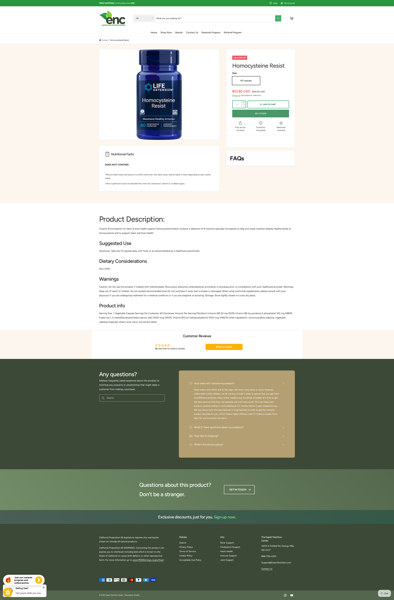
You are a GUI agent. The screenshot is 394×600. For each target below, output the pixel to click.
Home (104, 40)
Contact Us (266, 568)
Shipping (236, 95)
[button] (292, 18)
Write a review (224, 346)
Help (275, 3)
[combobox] (218, 18)
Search (182, 542)
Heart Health (226, 551)
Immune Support (228, 555)
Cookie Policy (186, 555)
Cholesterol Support (230, 547)
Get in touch (237, 489)
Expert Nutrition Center (114, 595)
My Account (289, 3)
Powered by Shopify (132, 595)
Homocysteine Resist (119, 40)
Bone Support (227, 542)
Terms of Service (187, 551)
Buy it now (260, 113)
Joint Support (226, 560)
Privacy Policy (186, 547)
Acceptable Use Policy (190, 560)
